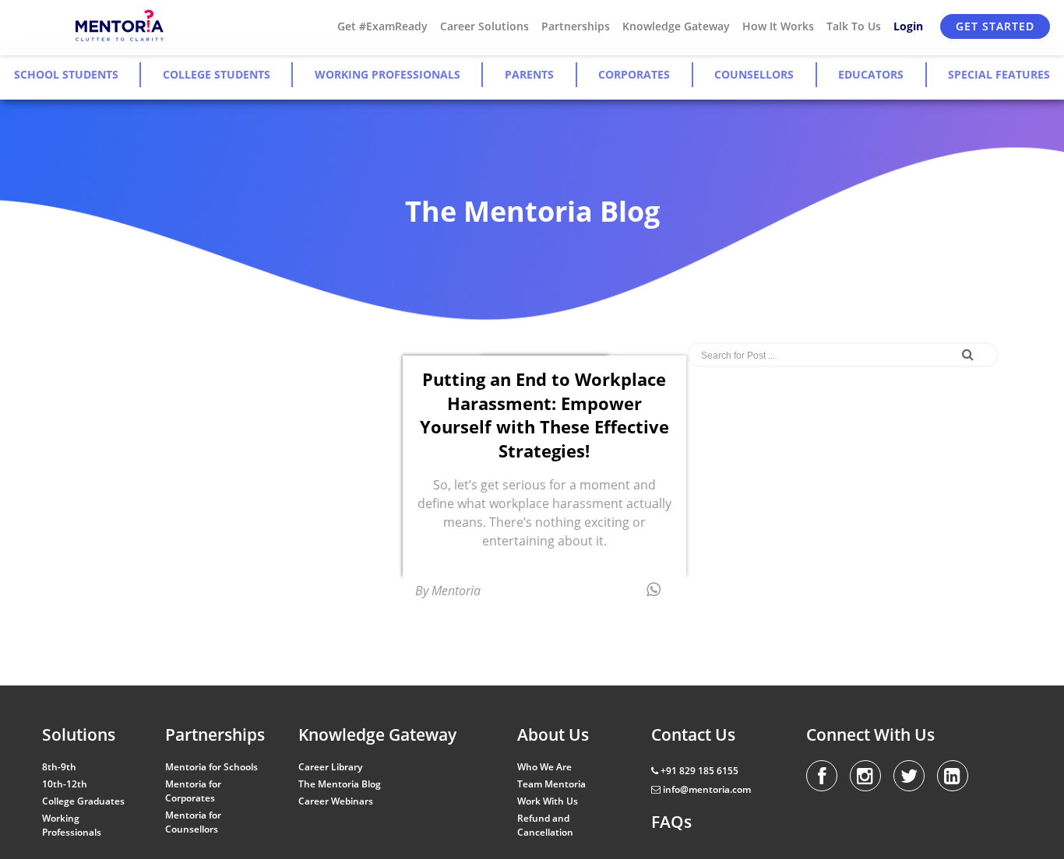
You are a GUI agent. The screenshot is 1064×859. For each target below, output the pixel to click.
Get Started (995, 26)
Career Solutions (484, 26)
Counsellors (754, 74)
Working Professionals (387, 74)
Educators (871, 74)
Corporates (634, 74)
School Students (66, 74)
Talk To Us (853, 26)
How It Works (778, 26)
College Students (216, 74)
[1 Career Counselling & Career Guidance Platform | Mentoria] (120, 26)
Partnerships (575, 26)
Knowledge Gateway (676, 26)
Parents (529, 74)
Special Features (999, 74)
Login (908, 26)
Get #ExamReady (382, 26)
